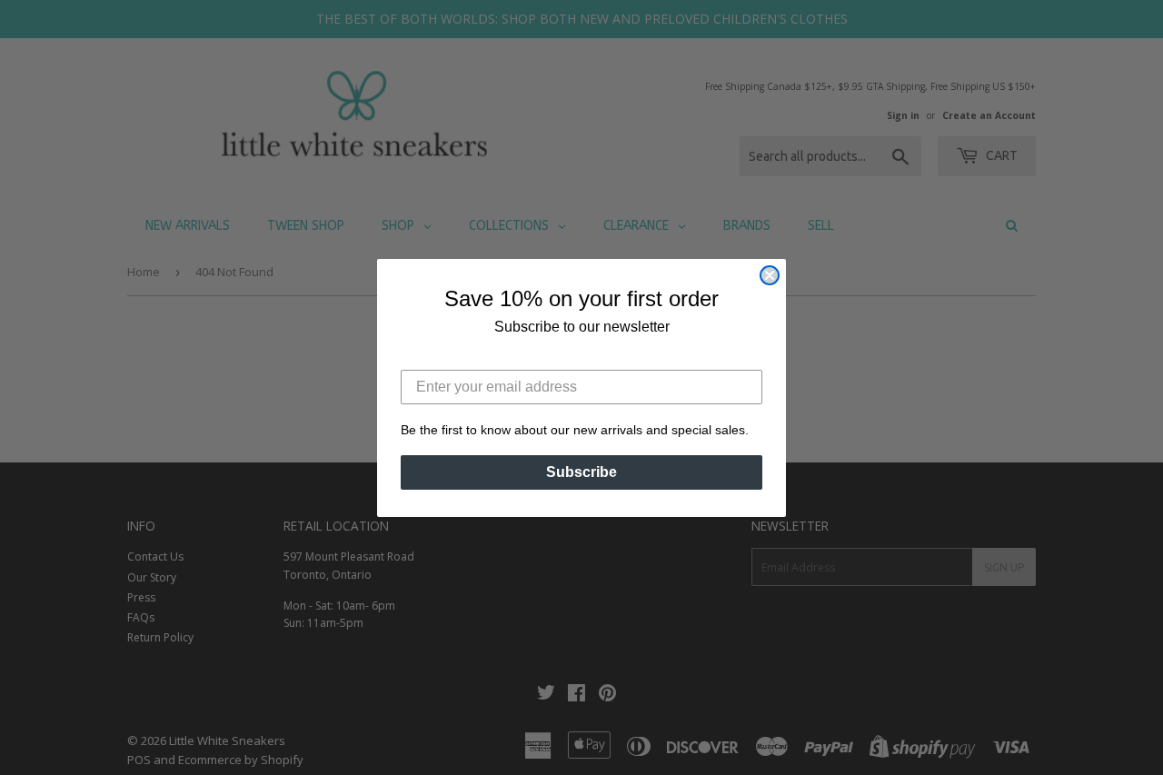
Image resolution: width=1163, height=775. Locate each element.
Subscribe (581, 472)
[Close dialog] (769, 275)
